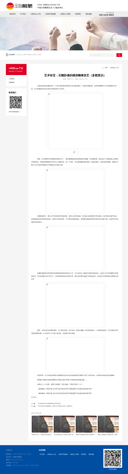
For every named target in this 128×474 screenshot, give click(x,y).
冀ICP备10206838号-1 (17, 459)
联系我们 (78, 14)
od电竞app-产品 (36, 14)
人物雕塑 (11, 78)
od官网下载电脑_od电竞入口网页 (21, 454)
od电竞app (19, 54)
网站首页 (13, 14)
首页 (106, 67)
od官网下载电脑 (50, 14)
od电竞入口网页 (65, 14)
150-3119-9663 (106, 15)
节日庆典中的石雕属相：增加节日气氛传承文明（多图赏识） (55, 406)
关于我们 (23, 14)
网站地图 (89, 14)
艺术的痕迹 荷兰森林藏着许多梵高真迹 (49, 403)
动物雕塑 (11, 82)
